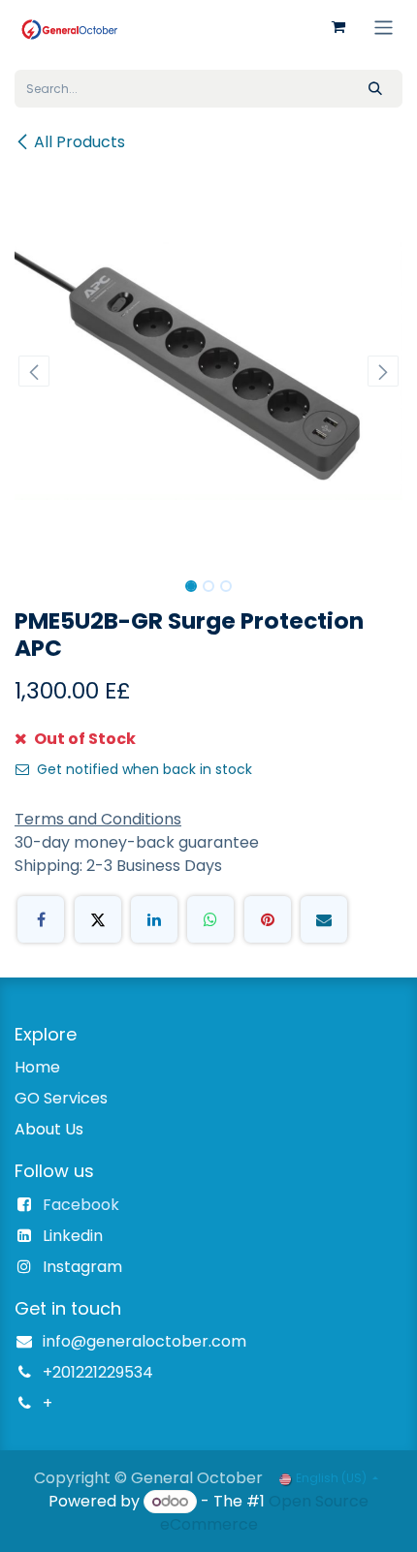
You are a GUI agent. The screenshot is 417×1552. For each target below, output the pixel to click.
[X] (98, 919)
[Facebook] (40, 919)
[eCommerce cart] (338, 27)
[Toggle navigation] (383, 27)
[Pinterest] (267, 919)
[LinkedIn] (154, 919)
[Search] (375, 89)
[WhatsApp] (210, 919)
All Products (79, 142)
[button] (34, 371)
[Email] (324, 919)
